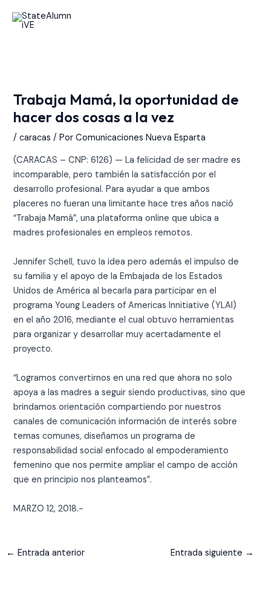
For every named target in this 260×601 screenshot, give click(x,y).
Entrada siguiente (212, 553)
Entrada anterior (45, 553)
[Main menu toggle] (235, 21)
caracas (35, 137)
